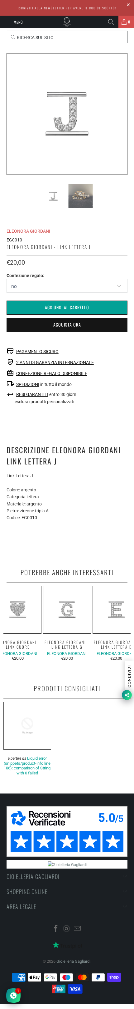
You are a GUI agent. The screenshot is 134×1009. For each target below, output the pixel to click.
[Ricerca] (111, 22)
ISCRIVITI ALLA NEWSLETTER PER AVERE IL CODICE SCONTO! (67, 8)
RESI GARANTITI (32, 394)
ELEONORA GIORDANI (28, 231)
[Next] (123, 114)
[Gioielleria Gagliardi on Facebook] (55, 929)
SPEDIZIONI (27, 384)
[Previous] (11, 114)
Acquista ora (67, 324)
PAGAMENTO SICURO (37, 351)
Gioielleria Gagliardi (73, 961)
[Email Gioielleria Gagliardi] (77, 929)
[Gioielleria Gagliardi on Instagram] (66, 929)
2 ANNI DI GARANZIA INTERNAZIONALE (55, 362)
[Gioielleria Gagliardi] (67, 22)
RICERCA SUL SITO (35, 37)
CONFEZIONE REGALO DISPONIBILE (51, 373)
